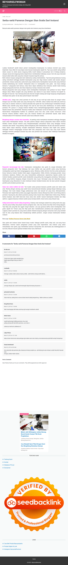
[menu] (4, 11)
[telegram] (59, 236)
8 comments (32, 24)
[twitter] (21, 236)
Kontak (6, 462)
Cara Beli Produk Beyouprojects (13, 543)
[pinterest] (34, 236)
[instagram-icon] (64, 4)
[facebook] (8, 236)
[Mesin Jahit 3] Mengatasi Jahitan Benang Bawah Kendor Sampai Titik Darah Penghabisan (33, 434)
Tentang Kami (8, 459)
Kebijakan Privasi (9, 465)
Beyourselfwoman (13, 2)
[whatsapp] (46, 236)
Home (34, 559)
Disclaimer (7, 468)
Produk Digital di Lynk (10, 546)
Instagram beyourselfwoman (12, 549)
